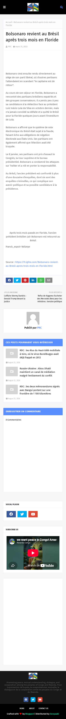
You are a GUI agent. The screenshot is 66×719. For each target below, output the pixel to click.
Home (22, 708)
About (32, 708)
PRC (10, 46)
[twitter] (22, 514)
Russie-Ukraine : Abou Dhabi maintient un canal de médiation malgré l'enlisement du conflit (37, 372)
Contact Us (43, 708)
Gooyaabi (54, 714)
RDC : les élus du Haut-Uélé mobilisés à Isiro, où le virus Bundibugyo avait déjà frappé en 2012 (40, 354)
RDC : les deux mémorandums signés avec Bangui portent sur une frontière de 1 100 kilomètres (40, 390)
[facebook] (11, 514)
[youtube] (33, 514)
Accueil (9, 22)
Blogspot (29, 714)
